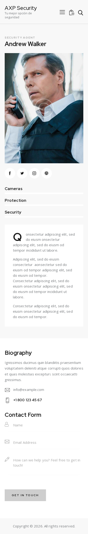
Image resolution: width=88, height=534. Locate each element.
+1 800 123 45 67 (27, 400)
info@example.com (28, 389)
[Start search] (80, 13)
